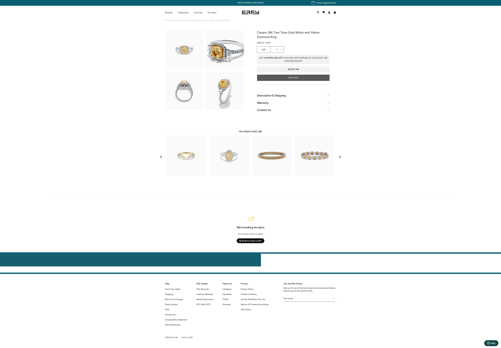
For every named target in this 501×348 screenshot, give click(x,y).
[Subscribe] (333, 298)
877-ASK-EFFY (203, 304)
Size (263, 49)
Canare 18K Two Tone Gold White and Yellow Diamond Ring (201, 20)
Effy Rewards (202, 289)
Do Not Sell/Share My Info (253, 299)
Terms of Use (171, 337)
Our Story (212, 12)
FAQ (167, 309)
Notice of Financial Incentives (255, 304)
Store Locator (171, 304)
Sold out (293, 77)
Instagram (227, 289)
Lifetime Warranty (204, 294)
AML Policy (246, 309)
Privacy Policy (247, 289)
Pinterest (226, 304)
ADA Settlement (172, 325)
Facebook (227, 294)
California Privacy (249, 294)
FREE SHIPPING (244, 3)
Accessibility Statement (176, 319)
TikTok (225, 299)
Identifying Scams (204, 299)
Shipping (169, 294)
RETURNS (259, 3)
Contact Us (264, 110)
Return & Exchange (174, 299)
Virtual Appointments (326, 3)
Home (168, 20)
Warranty (263, 102)
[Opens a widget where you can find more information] (491, 343)
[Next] (339, 156)
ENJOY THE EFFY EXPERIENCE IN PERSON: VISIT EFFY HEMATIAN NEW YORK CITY (250, 271)
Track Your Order (172, 289)
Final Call (198, 12)
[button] (184, 50)
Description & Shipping (271, 95)
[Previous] (161, 156)
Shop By (169, 12)
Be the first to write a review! (250, 241)
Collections (183, 12)
